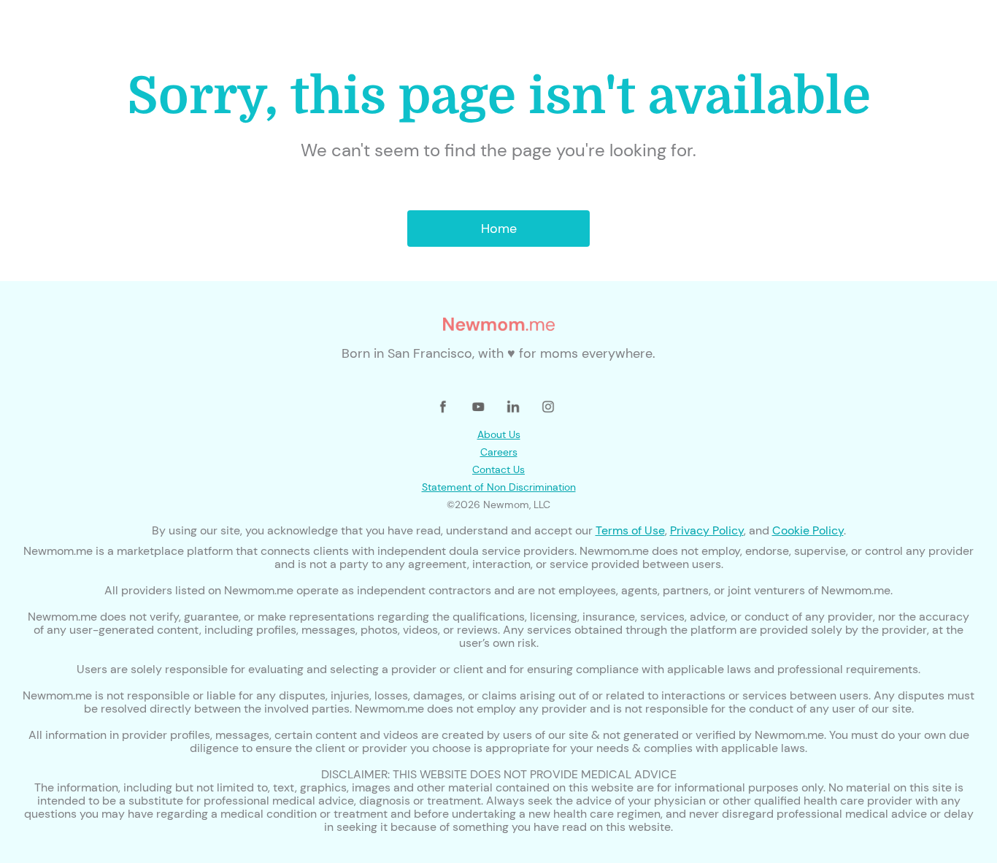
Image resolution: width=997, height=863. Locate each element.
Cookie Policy (808, 530)
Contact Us (498, 469)
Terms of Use (630, 530)
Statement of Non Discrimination (499, 487)
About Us (498, 434)
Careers (498, 452)
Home (499, 228)
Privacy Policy (707, 530)
